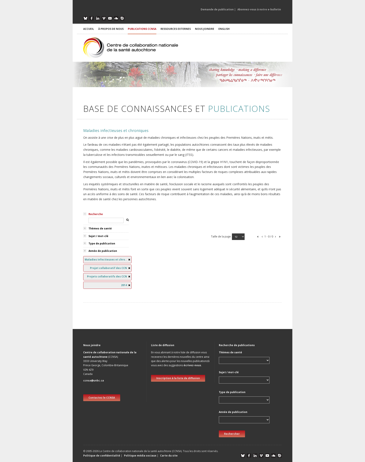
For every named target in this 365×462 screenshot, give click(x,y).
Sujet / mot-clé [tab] (98, 236)
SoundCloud (116, 18)
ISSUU (122, 18)
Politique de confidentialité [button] (102, 455)
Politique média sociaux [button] (140, 455)
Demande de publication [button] (217, 9)
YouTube (110, 18)
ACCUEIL (88, 29)
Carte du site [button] (169, 455)
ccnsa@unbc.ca (93, 380)
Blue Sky (85, 18)
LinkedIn (97, 18)
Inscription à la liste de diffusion (178, 378)
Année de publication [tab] (103, 251)
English (224, 29)
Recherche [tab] (96, 214)
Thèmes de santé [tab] (100, 228)
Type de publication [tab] (102, 243)
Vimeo (104, 18)
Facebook (91, 18)
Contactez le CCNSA (102, 397)
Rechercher (232, 434)
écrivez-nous (192, 365)
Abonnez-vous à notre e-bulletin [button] (259, 9)
